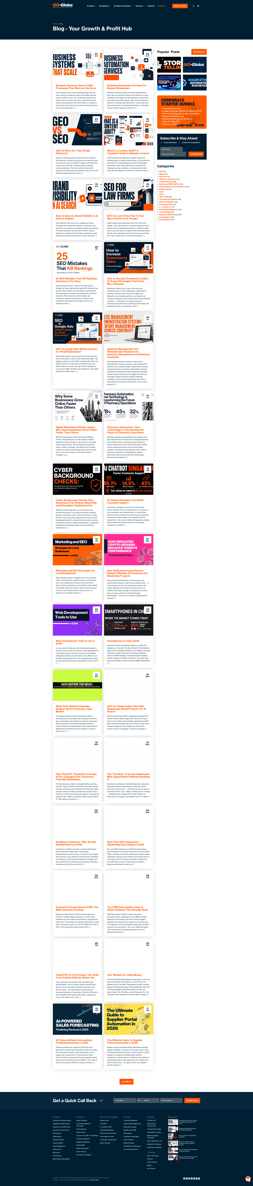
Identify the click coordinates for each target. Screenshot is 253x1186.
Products (90, 6)
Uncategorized (166, 204)
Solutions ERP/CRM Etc (169, 184)
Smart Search (80, 1132)
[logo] (63, 6)
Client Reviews (152, 1162)
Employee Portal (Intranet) (61, 1127)
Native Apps (128, 1133)
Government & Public (154, 1129)
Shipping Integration (83, 1142)
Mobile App (164, 189)
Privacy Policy (94, 1180)
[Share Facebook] (187, 1179)
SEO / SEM (164, 197)
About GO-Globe (153, 1156)
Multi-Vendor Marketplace (61, 1159)
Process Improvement (131, 1149)
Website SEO (104, 1120)
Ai (160, 192)
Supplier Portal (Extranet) (61, 1123)
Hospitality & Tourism (154, 1132)
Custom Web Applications (132, 1123)
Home (55, 24)
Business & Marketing (169, 214)
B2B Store (56, 1152)
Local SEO (103, 1123)
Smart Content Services (108, 1133)
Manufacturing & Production (152, 1137)
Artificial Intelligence (168, 209)
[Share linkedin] (184, 1179)
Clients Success (166, 181)
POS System (57, 1156)
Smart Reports (81, 1151)
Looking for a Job (230, 1177)
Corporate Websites (130, 1120)
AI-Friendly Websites (107, 1130)
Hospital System (58, 1140)
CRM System (57, 1136)
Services (139, 6)
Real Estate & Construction (151, 1125)
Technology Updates (168, 199)
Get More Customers (122, 6)
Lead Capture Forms (107, 1136)
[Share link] (197, 1179)
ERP (161, 171)
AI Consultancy (81, 1129)
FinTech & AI (151, 1120)
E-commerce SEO (106, 1127)
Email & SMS (80, 1145)
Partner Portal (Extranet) (61, 1130)
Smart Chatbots (81, 1120)
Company (161, 6)
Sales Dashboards (82, 1148)
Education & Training (154, 1144)
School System (58, 1143)
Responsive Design (130, 1127)
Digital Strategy (129, 1143)
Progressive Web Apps (131, 1136)
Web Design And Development (172, 186)
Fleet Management (59, 1146)
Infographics (165, 217)
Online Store (57, 1149)
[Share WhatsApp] (194, 1179)
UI (160, 194)
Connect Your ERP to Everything (87, 1135)
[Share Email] (199, 1179)
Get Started (151, 1168)
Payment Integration (83, 1139)
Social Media (165, 219)
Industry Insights (166, 202)
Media (149, 1165)
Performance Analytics (83, 1155)
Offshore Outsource (168, 179)
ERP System (57, 1133)
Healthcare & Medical (154, 1147)
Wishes (162, 174)
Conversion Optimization (108, 1140)
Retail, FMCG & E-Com (154, 1141)
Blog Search (199, 52)
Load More (126, 1081)
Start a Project (180, 6)
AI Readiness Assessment (132, 1146)
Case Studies (165, 212)
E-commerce (165, 207)
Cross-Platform (129, 1140)
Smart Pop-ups (105, 1143)
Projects (151, 6)
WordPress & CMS (130, 1130)
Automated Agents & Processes (83, 1125)
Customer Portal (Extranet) (62, 1120)
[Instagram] (189, 1179)
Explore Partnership (231, 1171)
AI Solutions (104, 6)
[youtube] (192, 1179)
